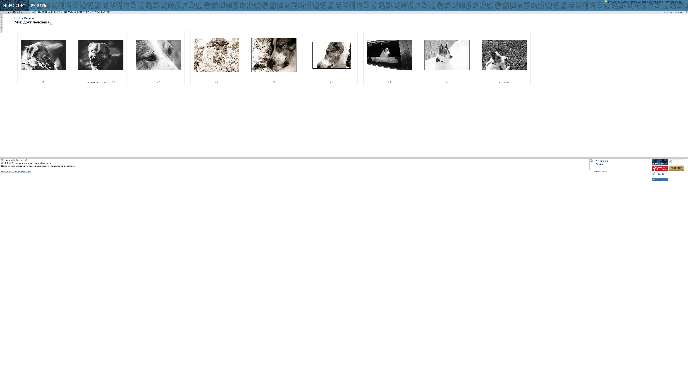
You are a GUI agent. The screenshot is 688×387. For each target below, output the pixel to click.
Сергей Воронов (24, 18)
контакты (21, 160)
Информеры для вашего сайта (16, 171)
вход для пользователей (675, 12)
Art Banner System (600, 171)
